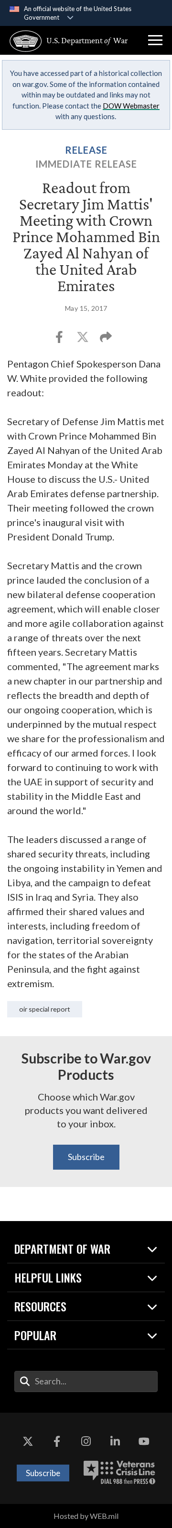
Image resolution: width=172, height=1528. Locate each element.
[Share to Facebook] (59, 339)
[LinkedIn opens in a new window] (115, 1442)
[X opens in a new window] (28, 1442)
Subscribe (86, 1156)
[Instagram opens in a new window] (86, 1442)
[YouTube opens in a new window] (144, 1442)
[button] (155, 40)
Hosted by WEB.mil (86, 1515)
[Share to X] (83, 339)
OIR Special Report (44, 1009)
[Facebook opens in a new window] (57, 1442)
